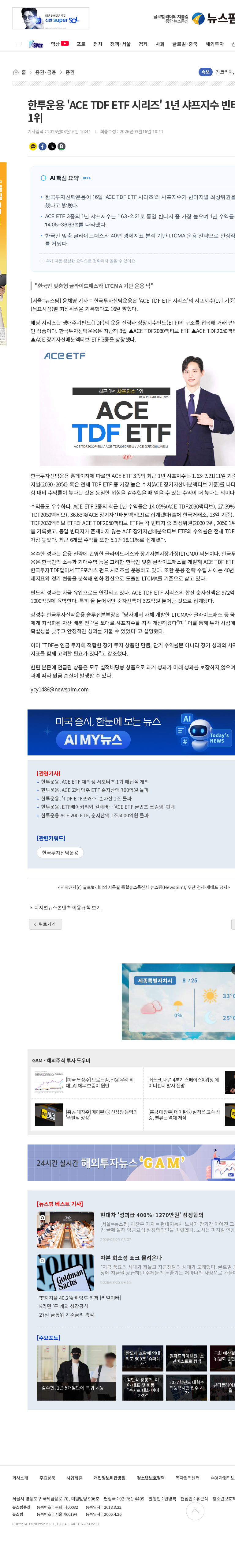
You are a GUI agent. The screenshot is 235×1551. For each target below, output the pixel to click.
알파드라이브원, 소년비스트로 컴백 (187, 1358)
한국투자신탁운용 (60, 852)
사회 (160, 43)
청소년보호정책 (151, 1477)
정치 (98, 43)
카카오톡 (33, 146)
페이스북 (43, 146)
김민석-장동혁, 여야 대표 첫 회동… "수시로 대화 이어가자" (143, 1387)
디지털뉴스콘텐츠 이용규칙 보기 (67, 907)
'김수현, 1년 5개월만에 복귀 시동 (72, 1387)
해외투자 (215, 43)
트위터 (52, 146)
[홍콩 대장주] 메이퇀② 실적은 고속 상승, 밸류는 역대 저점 (184, 1115)
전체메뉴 (18, 44)
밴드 (61, 146)
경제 (143, 43)
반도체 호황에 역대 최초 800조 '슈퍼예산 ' (142, 1358)
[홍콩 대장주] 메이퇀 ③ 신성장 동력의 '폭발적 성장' (101, 1115)
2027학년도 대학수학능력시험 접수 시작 (186, 1387)
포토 (81, 43)
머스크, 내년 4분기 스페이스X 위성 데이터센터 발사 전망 (183, 1082)
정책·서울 (120, 43)
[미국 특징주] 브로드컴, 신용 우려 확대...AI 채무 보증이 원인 (100, 1082)
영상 (55, 43)
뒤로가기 (47, 923)
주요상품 (47, 1477)
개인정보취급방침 (109, 1477)
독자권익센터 (188, 1477)
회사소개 (20, 1477)
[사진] (65, 1229)
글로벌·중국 (185, 43)
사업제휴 (74, 1477)
